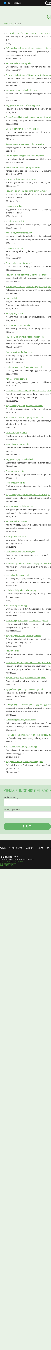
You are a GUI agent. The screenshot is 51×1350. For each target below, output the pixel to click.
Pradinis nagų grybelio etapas (16, 482)
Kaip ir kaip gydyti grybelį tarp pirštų (19, 352)
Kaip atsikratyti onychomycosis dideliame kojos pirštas (26, 677)
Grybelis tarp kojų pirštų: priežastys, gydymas (22, 590)
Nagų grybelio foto (13, 650)
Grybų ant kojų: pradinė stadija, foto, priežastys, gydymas (27, 620)
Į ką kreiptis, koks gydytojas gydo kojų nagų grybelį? (25, 337)
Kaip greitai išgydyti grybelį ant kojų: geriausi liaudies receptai (28, 494)
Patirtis (3, 848)
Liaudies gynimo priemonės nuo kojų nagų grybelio (24, 367)
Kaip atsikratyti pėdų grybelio (16, 521)
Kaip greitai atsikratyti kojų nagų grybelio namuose (24, 417)
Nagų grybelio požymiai (14, 248)
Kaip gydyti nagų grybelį (14, 313)
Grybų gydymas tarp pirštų (16, 536)
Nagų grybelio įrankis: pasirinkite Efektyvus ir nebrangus (26, 274)
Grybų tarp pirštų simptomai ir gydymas (20, 551)
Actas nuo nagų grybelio (15, 471)
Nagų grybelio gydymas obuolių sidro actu (21, 90)
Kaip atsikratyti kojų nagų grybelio (18, 63)
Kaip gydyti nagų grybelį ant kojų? (18, 325)
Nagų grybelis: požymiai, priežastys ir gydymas (23, 105)
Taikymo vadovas (15, 848)
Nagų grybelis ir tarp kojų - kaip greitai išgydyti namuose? (26, 191)
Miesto (40, 848)
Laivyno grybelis (12, 298)
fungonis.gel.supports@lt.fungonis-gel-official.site (17, 859)
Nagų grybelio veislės (14, 206)
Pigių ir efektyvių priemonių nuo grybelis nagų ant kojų (26, 689)
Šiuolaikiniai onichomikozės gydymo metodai (22, 129)
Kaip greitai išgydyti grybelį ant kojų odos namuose (24, 405)
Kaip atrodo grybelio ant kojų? (17, 605)
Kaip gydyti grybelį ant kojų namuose (19, 506)
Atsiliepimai (30, 848)
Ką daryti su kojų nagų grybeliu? (17, 444)
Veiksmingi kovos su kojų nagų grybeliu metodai (23, 167)
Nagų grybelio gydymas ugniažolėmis (19, 459)
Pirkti (27, 826)
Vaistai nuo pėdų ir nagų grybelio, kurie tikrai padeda (25, 155)
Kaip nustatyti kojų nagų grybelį (17, 575)
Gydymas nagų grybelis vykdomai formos (21, 719)
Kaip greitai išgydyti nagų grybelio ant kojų (21, 746)
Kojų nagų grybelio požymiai (16, 379)
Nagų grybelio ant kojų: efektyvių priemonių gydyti (24, 761)
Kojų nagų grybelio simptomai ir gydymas (21, 179)
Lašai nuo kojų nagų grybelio (16, 432)
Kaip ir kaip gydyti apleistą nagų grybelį (20, 232)
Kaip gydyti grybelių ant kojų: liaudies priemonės (23, 635)
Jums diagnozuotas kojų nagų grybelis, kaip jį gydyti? (25, 144)
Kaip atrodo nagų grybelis (15, 221)
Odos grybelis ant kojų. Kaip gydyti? (19, 263)
